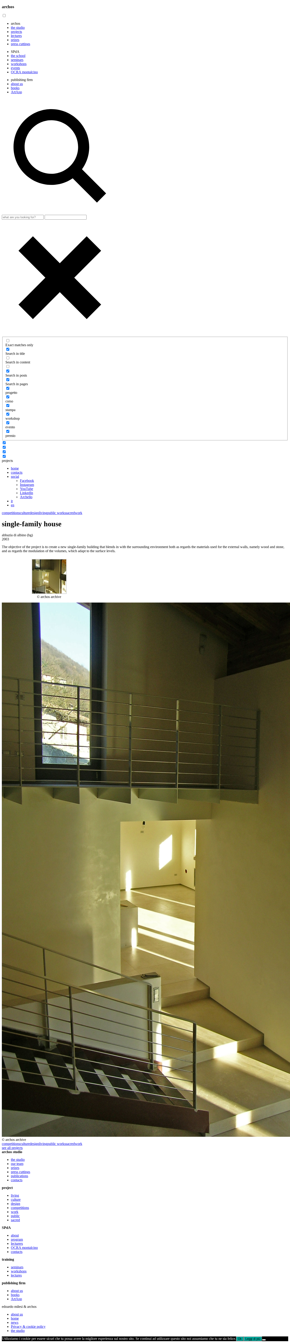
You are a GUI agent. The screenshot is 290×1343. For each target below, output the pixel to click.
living (43, 513)
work (78, 513)
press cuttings (20, 44)
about (15, 1235)
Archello (26, 497)
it (12, 501)
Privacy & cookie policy (28, 1326)
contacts (16, 472)
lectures (16, 36)
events (15, 68)
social (15, 476)
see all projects (12, 1148)
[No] (264, 1340)
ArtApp (16, 92)
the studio (18, 27)
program (17, 1239)
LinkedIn (26, 493)
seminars (17, 60)
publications (19, 1176)
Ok (240, 1339)
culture (25, 513)
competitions (11, 513)
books (15, 88)
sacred (70, 513)
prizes (15, 40)
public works (56, 513)
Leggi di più (252, 1339)
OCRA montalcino (24, 72)
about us (17, 84)
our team (17, 1164)
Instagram (27, 485)
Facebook (27, 481)
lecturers (17, 1243)
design (34, 513)
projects (16, 32)
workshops (19, 64)
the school (18, 56)
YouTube (26, 489)
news (14, 1322)
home (15, 468)
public (15, 1216)
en (12, 505)
